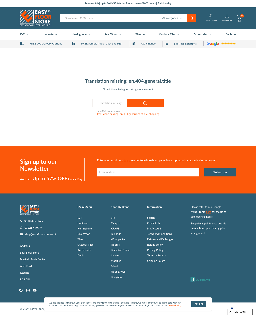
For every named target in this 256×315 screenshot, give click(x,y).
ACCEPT (199, 304)
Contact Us (153, 223)
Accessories (201, 34)
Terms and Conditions (159, 233)
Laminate (47, 34)
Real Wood (111, 34)
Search (151, 217)
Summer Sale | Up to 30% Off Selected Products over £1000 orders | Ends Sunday (128, 3)
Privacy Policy (155, 250)
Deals (229, 34)
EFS (113, 217)
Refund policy (155, 244)
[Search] (191, 18)
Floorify (115, 244)
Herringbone (79, 34)
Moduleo (116, 260)
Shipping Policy (156, 260)
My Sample (241, 311)
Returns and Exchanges (160, 239)
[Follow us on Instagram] (28, 290)
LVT (22, 34)
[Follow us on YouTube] (35, 290)
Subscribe (220, 172)
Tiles (138, 34)
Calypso (115, 223)
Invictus (115, 255)
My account (227, 20)
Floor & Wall (118, 271)
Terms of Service (156, 255)
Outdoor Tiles (167, 34)
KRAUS (115, 228)
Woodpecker (118, 239)
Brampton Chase (120, 250)
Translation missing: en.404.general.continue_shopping (128, 113)
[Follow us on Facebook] (21, 290)
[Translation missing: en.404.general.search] (145, 103)
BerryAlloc (117, 276)
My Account (154, 228)
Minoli (114, 266)
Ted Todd (116, 233)
